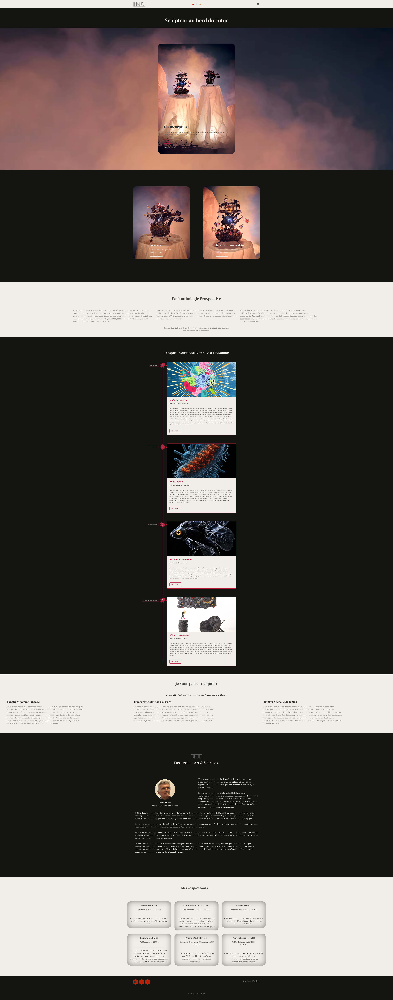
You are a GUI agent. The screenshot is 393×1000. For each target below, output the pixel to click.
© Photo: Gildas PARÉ (170, 147)
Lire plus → (175, 431)
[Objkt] (147, 982)
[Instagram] (135, 982)
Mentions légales (251, 981)
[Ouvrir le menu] (258, 4)
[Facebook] (141, 982)
